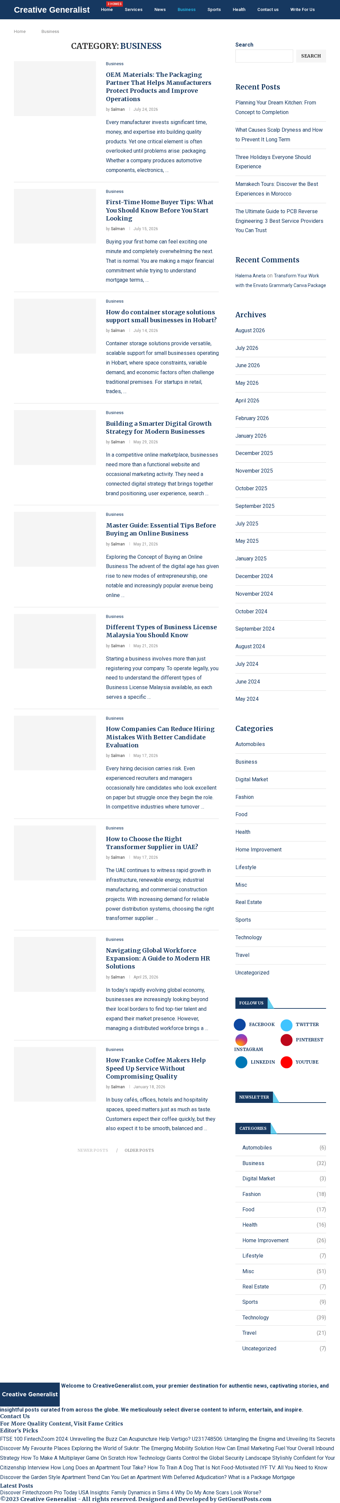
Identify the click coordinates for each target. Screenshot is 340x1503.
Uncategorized (252, 973)
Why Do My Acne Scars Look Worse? (218, 1492)
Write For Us (303, 9)
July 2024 (246, 664)
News (160, 9)
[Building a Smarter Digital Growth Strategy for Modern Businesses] (55, 437)
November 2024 (254, 594)
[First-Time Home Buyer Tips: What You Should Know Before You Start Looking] (55, 216)
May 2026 (247, 383)
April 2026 (247, 400)
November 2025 (254, 471)
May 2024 (247, 699)
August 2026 (250, 330)
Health (239, 9)
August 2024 (250, 646)
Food (241, 814)
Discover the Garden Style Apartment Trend (50, 1477)
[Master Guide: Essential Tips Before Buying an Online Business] (55, 539)
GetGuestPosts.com (245, 1499)
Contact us (268, 9)
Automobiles (250, 744)
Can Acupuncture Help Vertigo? (155, 1439)
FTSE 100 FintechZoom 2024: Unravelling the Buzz (59, 1439)
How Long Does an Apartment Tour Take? (98, 1467)
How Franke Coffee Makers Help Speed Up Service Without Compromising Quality (156, 1068)
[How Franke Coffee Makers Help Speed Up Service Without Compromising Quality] (55, 1074)
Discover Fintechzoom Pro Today (38, 1492)
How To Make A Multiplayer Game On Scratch (73, 1458)
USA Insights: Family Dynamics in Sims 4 (126, 1492)
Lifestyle (245, 867)
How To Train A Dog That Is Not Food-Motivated (203, 1467)
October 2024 (251, 611)
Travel (242, 955)
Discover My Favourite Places (35, 1448)
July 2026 (246, 348)
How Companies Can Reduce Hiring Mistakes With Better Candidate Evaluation (160, 737)
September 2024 (255, 629)
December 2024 (254, 576)
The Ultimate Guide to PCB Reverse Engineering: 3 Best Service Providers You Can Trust (279, 221)
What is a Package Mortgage (261, 1477)
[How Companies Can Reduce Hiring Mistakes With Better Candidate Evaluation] (55, 743)
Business (187, 9)
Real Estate (248, 902)
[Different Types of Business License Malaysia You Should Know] (55, 641)
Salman (118, 109)
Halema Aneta (250, 275)
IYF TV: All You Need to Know (293, 1467)
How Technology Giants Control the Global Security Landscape (199, 1458)
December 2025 (254, 453)
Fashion (244, 797)
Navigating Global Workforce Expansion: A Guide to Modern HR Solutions (158, 959)
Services (133, 9)
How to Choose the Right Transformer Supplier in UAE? (152, 843)
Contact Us (15, 1416)
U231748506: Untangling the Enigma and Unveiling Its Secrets (263, 1439)
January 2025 (251, 558)
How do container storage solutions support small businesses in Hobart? (161, 316)
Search (244, 45)
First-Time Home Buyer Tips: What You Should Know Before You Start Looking (159, 210)
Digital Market (251, 779)
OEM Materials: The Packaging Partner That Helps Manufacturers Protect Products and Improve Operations (159, 87)
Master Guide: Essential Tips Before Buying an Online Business (161, 529)
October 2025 (251, 488)
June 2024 (247, 681)
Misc (241, 885)
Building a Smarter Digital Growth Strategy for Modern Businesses (159, 427)
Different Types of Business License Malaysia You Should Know (161, 631)
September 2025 (255, 506)
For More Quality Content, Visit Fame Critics (61, 1423)
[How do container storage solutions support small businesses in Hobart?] (55, 326)
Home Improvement (258, 849)
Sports (214, 9)
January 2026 (251, 436)
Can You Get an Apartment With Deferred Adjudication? (164, 1477)
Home (107, 7)
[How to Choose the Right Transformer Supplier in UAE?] (55, 853)
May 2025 (247, 541)
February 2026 (252, 418)
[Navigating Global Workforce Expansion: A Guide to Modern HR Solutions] (55, 964)
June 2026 (247, 365)
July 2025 (246, 524)
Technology (248, 937)
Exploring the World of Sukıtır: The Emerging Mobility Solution (142, 1448)
